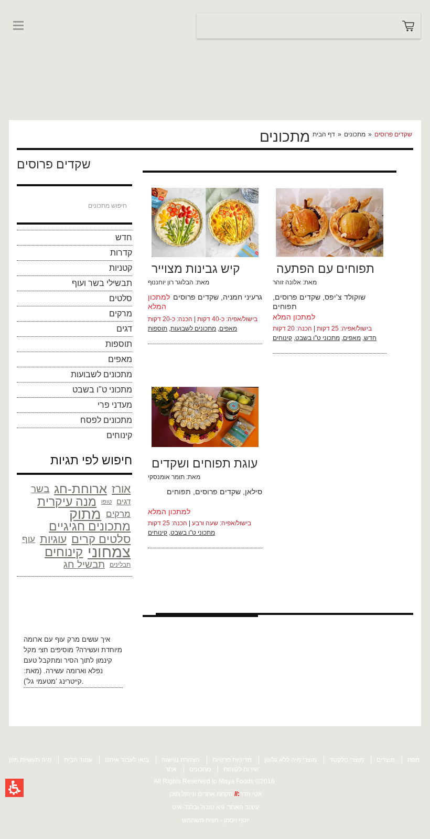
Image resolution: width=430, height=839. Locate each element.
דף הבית (324, 134)
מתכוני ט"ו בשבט (102, 389)
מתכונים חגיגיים (90, 527)
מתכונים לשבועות (101, 374)
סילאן (253, 491)
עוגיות (53, 539)
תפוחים (285, 306)
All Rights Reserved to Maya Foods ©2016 (214, 781)
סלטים (120, 298)
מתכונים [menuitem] (200, 769)
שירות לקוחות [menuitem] (241, 769)
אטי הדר (251, 794)
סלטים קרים (101, 539)
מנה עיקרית (66, 501)
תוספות (118, 343)
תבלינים (120, 564)
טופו (106, 501)
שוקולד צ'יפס (345, 297)
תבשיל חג (84, 564)
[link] (40, 46)
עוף (28, 539)
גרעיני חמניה (242, 297)
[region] (361, 134)
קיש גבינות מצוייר (196, 268)
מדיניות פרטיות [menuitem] (232, 759)
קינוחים (119, 435)
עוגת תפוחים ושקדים (204, 463)
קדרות (121, 252)
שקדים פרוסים (196, 297)
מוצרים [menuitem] (386, 759)
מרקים (120, 313)
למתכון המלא (294, 317)
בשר (40, 488)
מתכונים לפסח (106, 420)
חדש (123, 237)
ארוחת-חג (80, 489)
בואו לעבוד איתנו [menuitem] (127, 759)
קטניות (120, 267)
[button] (14, 788)
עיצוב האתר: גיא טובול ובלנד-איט (215, 807)
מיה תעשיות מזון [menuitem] (30, 759)
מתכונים (355, 134)
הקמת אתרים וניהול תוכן (201, 794)
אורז (121, 489)
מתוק (85, 514)
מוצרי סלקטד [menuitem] (346, 759)
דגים (124, 328)
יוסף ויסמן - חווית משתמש (216, 820)
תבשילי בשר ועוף (102, 283)
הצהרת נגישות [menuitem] (181, 759)
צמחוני (109, 552)
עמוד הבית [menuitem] (78, 759)
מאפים (120, 359)
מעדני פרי (115, 404)
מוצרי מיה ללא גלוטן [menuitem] (290, 759)
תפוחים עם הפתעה (325, 268)
